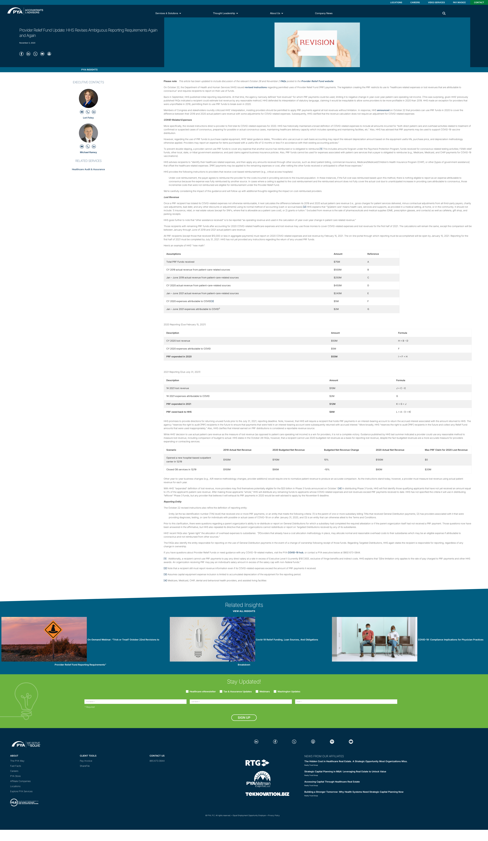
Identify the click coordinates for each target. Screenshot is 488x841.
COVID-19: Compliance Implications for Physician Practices (450, 639)
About (14, 755)
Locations (396, 2)
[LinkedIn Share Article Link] (29, 53)
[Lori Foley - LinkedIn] (94, 111)
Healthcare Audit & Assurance (88, 169)
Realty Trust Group (311, 765)
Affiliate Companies (20, 781)
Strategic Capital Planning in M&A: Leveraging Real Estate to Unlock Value (345, 771)
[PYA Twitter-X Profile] (294, 741)
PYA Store (15, 776)
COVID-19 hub (295, 552)
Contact (479, 2)
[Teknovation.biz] (267, 794)
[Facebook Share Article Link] (22, 53)
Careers (415, 2)
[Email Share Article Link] (43, 53)
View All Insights (244, 611)
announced (383, 110)
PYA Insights (89, 69)
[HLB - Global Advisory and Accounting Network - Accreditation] (24, 800)
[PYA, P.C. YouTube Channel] (351, 741)
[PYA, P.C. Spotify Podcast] (332, 741)
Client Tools (88, 755)
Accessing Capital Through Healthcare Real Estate (332, 781)
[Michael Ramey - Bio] (88, 134)
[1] (321, 149)
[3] (212, 301)
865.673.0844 (157, 760)
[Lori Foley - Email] (82, 111)
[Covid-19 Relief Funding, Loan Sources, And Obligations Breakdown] (212, 639)
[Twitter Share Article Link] (36, 53)
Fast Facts (15, 766)
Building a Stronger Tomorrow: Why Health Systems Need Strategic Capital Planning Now (353, 792)
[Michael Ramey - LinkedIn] (94, 146)
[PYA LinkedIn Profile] (256, 741)
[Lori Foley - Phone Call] (88, 111)
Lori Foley (88, 117)
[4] (340, 488)
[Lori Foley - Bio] (88, 99)
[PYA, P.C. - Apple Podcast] (313, 741)
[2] (304, 207)
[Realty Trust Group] (257, 762)
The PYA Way (17, 760)
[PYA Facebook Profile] (275, 741)
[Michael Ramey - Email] (82, 146)
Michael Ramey (88, 152)
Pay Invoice (459, 2)
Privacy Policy (274, 815)
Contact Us (157, 755)
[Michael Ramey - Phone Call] (88, 146)
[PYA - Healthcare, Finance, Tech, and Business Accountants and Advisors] (25, 11)
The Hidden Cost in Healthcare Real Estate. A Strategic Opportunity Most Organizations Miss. (356, 761)
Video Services (436, 2)
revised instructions (256, 87)
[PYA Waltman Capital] (258, 779)
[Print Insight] (50, 53)
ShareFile (85, 766)
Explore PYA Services (21, 791)
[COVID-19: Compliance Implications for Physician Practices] (374, 639)
